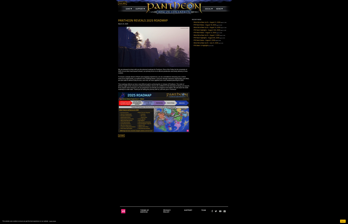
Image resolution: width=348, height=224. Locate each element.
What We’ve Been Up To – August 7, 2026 (206, 35)
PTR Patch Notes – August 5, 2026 (204, 40)
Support (139, 9)
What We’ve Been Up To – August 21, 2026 (207, 22)
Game (128, 9)
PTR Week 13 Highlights (201, 45)
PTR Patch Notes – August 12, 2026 (205, 32)
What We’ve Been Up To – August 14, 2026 (207, 27)
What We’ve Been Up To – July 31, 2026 (206, 43)
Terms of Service (144, 211)
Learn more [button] (52, 221)
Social (208, 9)
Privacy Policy (167, 211)
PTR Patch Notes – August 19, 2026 (205, 25)
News (218, 9)
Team (203, 210)
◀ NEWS (121, 136)
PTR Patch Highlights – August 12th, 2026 (207, 30)
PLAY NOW (122, 3)
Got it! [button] (343, 221)
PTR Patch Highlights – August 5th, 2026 (206, 38)
